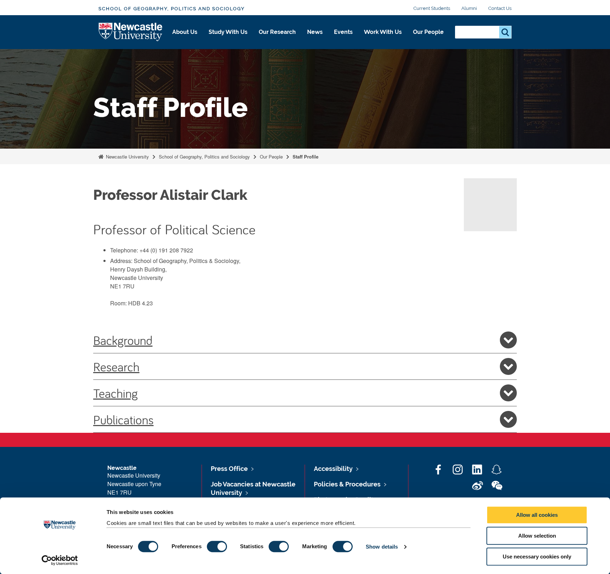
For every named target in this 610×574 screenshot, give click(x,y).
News (315, 32)
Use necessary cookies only (537, 557)
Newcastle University (126, 156)
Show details (382, 547)
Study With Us (228, 32)
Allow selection (537, 536)
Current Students (431, 8)
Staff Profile (305, 156)
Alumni (469, 8)
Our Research (277, 32)
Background (122, 340)
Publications (123, 419)
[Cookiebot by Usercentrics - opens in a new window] (60, 560)
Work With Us (383, 32)
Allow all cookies (537, 515)
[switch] (217, 546)
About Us (184, 32)
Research (116, 366)
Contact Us (500, 8)
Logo (130, 32)
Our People (428, 32)
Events (343, 32)
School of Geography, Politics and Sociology (171, 8)
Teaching (115, 393)
